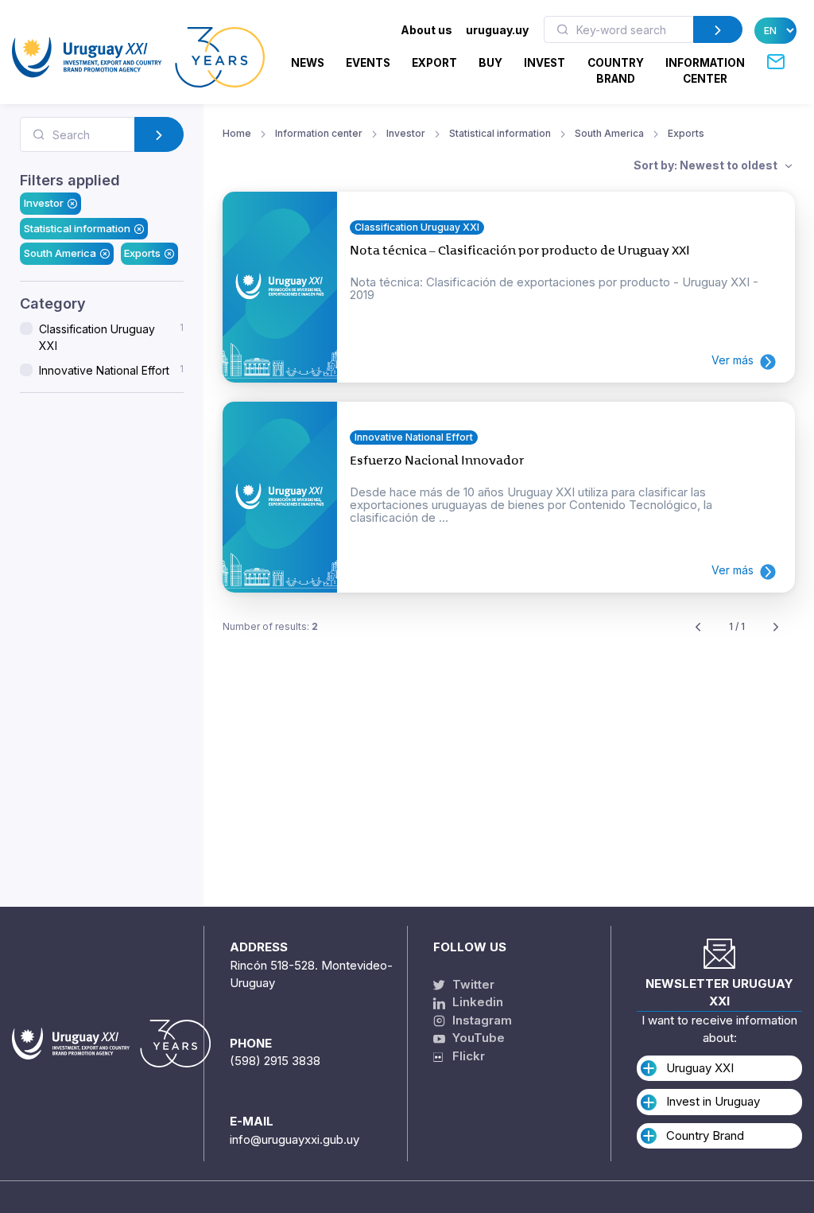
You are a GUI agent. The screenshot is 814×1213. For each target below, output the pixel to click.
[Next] (775, 627)
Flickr (464, 1055)
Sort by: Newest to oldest (707, 165)
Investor (44, 203)
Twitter (471, 984)
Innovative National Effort (111, 371)
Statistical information (77, 228)
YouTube (477, 1037)
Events (368, 62)
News (307, 62)
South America (60, 253)
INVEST (544, 62)
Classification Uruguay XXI (111, 337)
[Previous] (697, 627)
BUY (490, 62)
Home (237, 133)
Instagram (480, 1020)
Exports (142, 253)
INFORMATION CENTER (705, 70)
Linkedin (476, 1001)
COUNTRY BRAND (615, 70)
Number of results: (270, 626)
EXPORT (434, 62)
